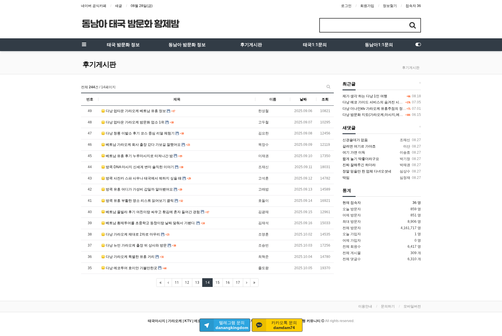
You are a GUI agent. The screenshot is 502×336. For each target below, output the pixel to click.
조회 (325, 99)
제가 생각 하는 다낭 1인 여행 (365, 96)
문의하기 (388, 306)
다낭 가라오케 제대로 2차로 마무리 (133, 234)
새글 (118, 6)
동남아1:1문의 (379, 44)
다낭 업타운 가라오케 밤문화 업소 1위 (135, 122)
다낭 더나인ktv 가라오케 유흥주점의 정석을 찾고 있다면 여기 (390, 109)
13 (197, 283)
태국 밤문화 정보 (123, 44)
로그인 (346, 6)
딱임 (346, 178)
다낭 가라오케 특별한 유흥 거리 (130, 257)
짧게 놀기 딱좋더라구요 (361, 159)
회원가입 (367, 6)
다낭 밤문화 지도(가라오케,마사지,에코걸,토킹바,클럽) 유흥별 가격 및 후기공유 (404, 115)
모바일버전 (412, 306)
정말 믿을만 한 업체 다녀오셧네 (367, 171)
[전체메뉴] (84, 44)
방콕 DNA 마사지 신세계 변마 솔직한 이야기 (140, 167)
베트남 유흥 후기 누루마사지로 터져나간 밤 (139, 156)
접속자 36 (413, 6)
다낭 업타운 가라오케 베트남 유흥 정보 (136, 111)
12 (187, 283)
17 (238, 283)
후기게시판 (251, 44)
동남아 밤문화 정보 (187, 44)
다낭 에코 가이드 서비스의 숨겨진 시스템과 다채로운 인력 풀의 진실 (395, 102)
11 (177, 283)
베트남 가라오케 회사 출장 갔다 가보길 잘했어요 (143, 145)
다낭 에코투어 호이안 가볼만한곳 (131, 268)
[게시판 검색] (328, 86)
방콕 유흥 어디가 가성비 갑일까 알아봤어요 (139, 189)
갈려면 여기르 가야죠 (359, 146)
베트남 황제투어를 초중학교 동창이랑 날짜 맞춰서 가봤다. (150, 223)
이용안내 (365, 306)
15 (218, 283)
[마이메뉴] (418, 44)
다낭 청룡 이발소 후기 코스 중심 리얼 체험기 (140, 133)
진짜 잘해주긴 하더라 (359, 165)
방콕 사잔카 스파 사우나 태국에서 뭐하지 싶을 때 (143, 178)
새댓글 (349, 127)
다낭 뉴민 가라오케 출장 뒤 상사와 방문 (136, 245)
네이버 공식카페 (93, 6)
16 (228, 283)
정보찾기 (390, 6)
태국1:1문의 (315, 44)
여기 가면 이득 (354, 152)
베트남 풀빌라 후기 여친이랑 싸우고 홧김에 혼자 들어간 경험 (153, 212)
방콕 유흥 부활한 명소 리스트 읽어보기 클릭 (140, 201)
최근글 (349, 84)
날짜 (303, 99)
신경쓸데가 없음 (355, 140)
